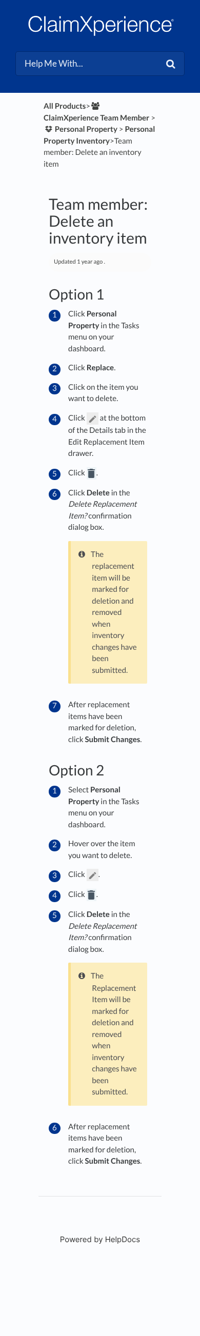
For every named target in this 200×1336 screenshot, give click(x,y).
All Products (65, 106)
